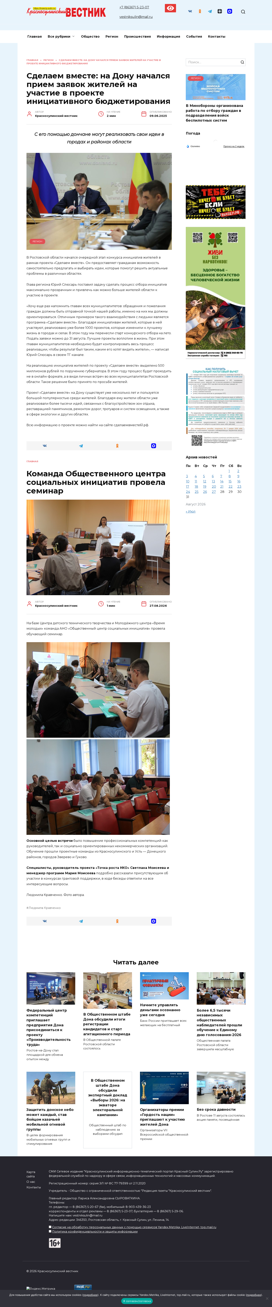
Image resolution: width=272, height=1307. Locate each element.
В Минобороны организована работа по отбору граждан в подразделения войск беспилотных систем (214, 113)
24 (188, 492)
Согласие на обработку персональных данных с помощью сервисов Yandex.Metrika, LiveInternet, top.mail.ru (134, 1227)
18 (196, 486)
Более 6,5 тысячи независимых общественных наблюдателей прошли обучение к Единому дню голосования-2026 (219, 1022)
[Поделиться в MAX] (154, 445)
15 (230, 481)
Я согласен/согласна (137, 1301)
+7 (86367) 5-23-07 (134, 7)
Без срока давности (216, 1109)
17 (187, 486)
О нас (30, 1182)
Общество (90, 36)
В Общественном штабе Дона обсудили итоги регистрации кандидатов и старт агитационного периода (107, 1024)
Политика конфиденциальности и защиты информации (95, 1231)
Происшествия (137, 36)
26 (205, 492)
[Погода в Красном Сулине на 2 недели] (234, 146)
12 (204, 481)
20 (214, 486)
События (194, 36)
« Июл (191, 511)
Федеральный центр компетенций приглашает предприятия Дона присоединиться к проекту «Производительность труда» (48, 1027)
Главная (34, 36)
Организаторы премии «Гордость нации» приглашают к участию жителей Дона (162, 1117)
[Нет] (267, 1298)
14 (221, 481)
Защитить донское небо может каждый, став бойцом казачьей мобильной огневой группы (50, 1119)
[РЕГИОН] (216, 98)
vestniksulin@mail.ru (136, 17)
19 (204, 486)
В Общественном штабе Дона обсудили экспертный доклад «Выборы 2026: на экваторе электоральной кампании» (107, 1097)
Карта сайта (30, 1174)
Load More (99, 941)
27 (214, 492)
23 (239, 486)
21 (221, 486)
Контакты (216, 36)
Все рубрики (59, 36)
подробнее (90, 1294)
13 (213, 481)
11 (196, 481)
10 (187, 481)
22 (231, 486)
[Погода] (193, 146)
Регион (112, 36)
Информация (168, 36)
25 (197, 492)
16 (238, 481)
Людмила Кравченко (45, 908)
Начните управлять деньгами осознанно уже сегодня (160, 1010)
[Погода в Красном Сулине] (215, 142)
